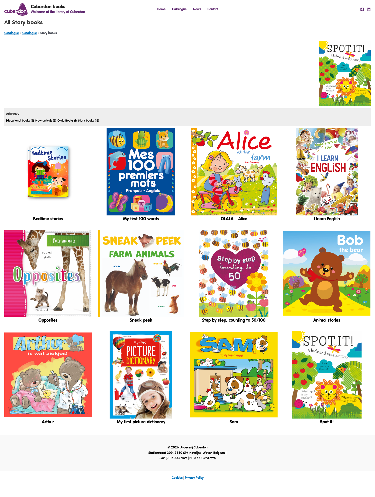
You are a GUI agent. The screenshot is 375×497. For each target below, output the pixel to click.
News (197, 9)
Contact (212, 9)
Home (161, 9)
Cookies (177, 477)
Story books (88, 120)
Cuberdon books (48, 7)
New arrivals (45, 120)
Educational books (20, 120)
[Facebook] (362, 9)
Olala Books (67, 120)
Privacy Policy (194, 477)
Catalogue (179, 9)
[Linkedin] (369, 9)
